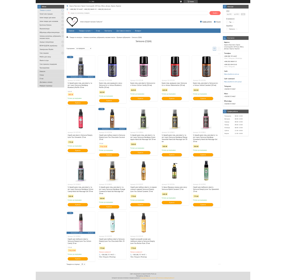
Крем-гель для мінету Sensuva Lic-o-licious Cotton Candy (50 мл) (143, 84)
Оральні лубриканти (123, 37)
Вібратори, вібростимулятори (50, 32)
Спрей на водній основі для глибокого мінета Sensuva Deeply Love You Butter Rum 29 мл (142, 241)
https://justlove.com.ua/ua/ (233, 82)
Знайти (215, 13)
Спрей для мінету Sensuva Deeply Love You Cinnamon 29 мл (80, 136)
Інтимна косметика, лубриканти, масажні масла (50, 37)
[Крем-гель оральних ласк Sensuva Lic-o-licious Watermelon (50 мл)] (175, 67)
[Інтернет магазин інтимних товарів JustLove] (72, 22)
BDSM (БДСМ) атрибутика (48, 46)
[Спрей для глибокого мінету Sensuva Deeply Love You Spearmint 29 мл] (206, 171)
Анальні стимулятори (47, 42)
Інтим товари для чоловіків (49, 21)
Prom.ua (153, 274)
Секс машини (44, 53)
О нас (41, 79)
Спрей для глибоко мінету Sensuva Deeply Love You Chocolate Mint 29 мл (111, 241)
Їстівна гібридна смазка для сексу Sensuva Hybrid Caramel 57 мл (174, 188)
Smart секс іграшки (46, 14)
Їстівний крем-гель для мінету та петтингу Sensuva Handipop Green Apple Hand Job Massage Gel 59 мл (143, 137)
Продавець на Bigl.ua (143, 276)
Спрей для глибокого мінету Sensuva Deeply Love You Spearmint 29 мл (206, 189)
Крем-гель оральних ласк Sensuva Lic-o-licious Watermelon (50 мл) (174, 84)
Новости (42, 71)
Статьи (42, 75)
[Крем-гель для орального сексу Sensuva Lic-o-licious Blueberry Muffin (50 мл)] (112, 67)
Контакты (108, 31)
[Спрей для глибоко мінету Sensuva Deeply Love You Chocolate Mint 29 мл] (112, 223)
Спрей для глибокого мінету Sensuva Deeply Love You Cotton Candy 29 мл (79, 241)
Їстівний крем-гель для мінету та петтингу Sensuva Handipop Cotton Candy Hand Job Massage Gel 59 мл (80, 189)
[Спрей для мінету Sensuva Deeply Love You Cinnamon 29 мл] (81, 119)
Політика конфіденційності (165, 278)
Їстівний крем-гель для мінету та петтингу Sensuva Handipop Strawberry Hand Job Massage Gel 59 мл (205, 138)
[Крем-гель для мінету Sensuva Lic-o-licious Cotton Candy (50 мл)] (143, 67)
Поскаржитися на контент (148, 278)
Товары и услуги (45, 10)
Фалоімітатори (44, 29)
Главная (71, 31)
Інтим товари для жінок (48, 18)
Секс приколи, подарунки (48, 64)
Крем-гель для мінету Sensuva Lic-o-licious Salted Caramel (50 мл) (205, 84)
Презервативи (44, 68)
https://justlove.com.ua (231, 74)
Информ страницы (46, 86)
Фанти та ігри (44, 60)
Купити (77, 103)
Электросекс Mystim (46, 49)
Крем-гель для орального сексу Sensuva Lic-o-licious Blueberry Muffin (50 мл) (110, 85)
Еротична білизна (45, 25)
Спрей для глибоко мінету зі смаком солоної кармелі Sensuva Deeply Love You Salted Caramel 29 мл (143, 189)
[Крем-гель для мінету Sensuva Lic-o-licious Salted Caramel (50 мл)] (206, 67)
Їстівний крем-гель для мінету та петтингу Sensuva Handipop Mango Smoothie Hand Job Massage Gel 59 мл (174, 138)
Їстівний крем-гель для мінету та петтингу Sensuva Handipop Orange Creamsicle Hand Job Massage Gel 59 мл (112, 190)
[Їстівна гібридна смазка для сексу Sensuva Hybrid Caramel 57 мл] (175, 171)
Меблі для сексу (45, 57)
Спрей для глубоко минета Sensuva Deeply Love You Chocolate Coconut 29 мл (112, 137)
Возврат (138, 31)
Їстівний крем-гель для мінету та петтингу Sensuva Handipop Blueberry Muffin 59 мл (80, 85)
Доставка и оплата (46, 82)
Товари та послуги (76, 37)
